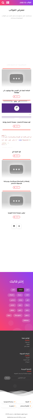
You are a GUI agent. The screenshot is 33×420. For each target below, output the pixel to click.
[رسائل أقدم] (19, 226)
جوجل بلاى (26, 346)
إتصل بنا (11, 406)
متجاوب (12, 305)
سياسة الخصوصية (9, 402)
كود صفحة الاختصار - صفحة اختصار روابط (16, 122)
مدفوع (27, 315)
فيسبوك (27, 342)
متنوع (19, 310)
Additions (26, 320)
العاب (27, 295)
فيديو (20, 305)
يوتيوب (27, 344)
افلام (13, 290)
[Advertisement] (16, 41)
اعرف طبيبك (26, 360)
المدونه (27, 357)
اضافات (16, 96)
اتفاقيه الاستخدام (25, 406)
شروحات (27, 362)
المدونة (27, 402)
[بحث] (3, 3)
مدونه (9, 315)
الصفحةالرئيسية (22, 65)
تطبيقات (11, 295)
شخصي (13, 300)
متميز (27, 310)
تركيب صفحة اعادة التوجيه (16, 213)
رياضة (20, 300)
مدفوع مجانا (18, 315)
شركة (27, 305)
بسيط (19, 295)
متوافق (12, 310)
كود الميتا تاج (16, 152)
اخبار (27, 290)
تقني (27, 300)
